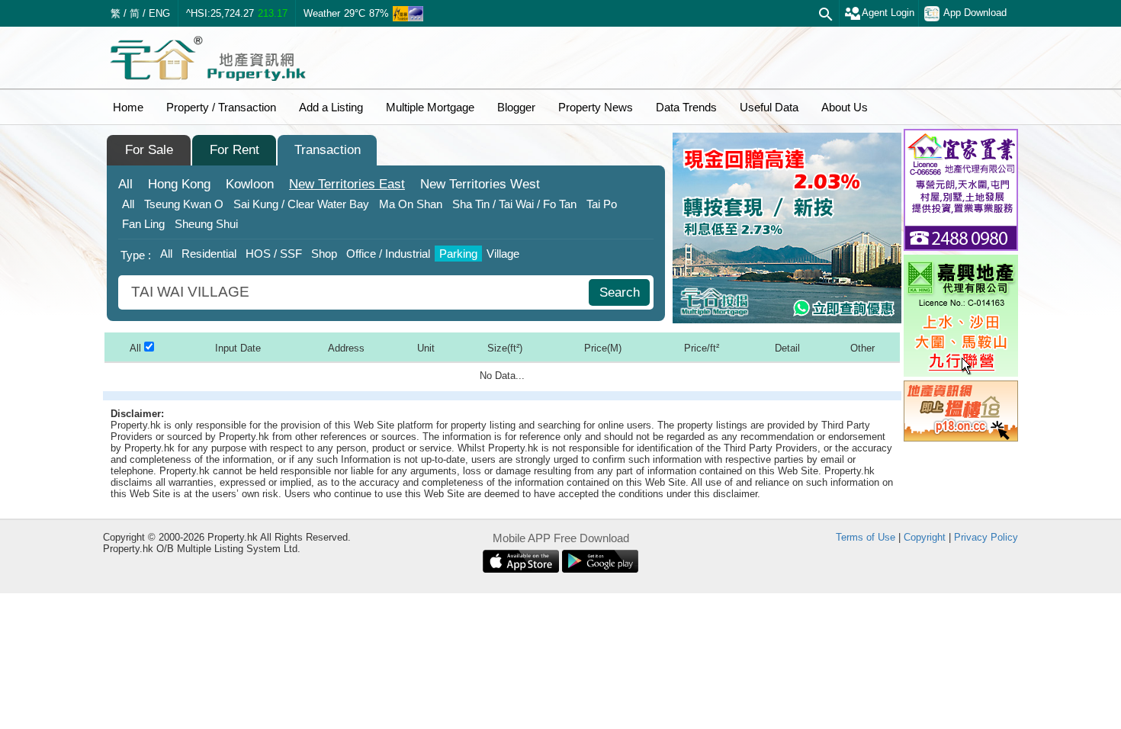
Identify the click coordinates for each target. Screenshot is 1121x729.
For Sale (149, 150)
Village (503, 253)
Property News (595, 107)
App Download (975, 12)
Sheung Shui (206, 223)
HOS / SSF (274, 253)
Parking (458, 253)
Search (619, 292)
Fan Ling (143, 223)
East (347, 184)
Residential (208, 253)
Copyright (925, 537)
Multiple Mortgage (430, 107)
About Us (844, 107)
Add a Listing (331, 107)
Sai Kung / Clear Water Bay (301, 204)
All (125, 184)
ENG (159, 13)
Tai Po (601, 204)
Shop (324, 253)
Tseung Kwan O (183, 204)
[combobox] (355, 292)
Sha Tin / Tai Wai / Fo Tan (514, 204)
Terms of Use (865, 537)
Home (128, 107)
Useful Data (769, 107)
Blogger (516, 107)
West (480, 184)
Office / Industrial (388, 253)
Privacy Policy (986, 537)
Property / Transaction (221, 107)
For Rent (234, 150)
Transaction (327, 150)
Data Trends (686, 107)
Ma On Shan (410, 204)
